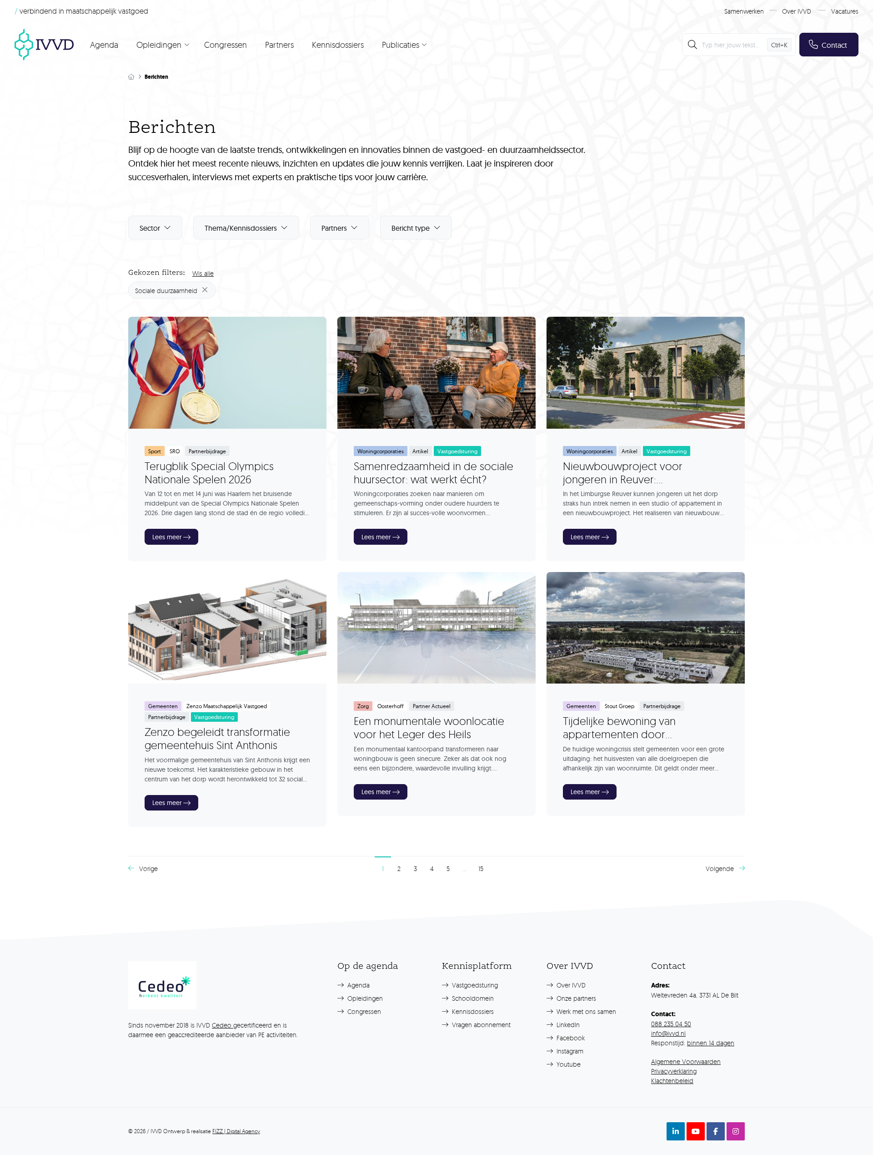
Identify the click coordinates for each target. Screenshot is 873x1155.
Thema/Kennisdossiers (241, 228)
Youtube (568, 1064)
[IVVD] (44, 44)
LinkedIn (567, 1024)
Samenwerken (744, 11)
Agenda (104, 45)
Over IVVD (796, 11)
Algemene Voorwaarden (686, 1061)
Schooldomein (472, 998)
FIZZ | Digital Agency (236, 1131)
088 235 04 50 (671, 1024)
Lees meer (166, 537)
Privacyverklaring (674, 1071)
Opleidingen (364, 998)
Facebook (570, 1038)
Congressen (225, 45)
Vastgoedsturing (474, 985)
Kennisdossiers (338, 45)
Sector (150, 228)
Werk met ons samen (585, 1011)
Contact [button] (834, 45)
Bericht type (410, 228)
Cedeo (222, 1025)
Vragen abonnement (480, 1024)
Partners (279, 45)
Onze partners (575, 998)
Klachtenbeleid (672, 1080)
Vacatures (844, 11)
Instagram (569, 1051)
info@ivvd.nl (668, 1033)
